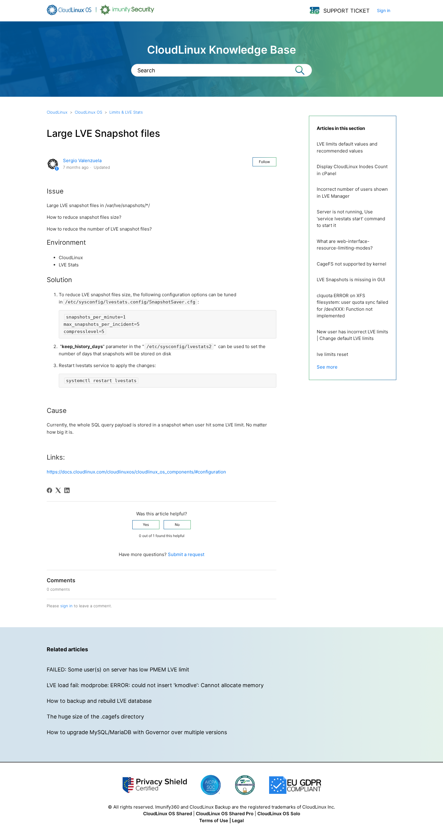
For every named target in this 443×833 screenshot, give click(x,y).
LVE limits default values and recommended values (347, 147)
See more (327, 367)
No (177, 524)
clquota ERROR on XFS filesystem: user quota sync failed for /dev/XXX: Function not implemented (352, 306)
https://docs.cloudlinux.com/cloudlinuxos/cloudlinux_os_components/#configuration (136, 472)
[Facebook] (49, 490)
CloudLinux (57, 112)
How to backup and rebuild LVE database (99, 701)
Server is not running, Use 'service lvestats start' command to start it (351, 218)
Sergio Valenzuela (82, 160)
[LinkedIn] (67, 490)
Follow (264, 161)
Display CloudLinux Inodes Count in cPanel (352, 170)
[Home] (100, 14)
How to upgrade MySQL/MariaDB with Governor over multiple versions (137, 732)
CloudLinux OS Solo (278, 813)
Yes (146, 524)
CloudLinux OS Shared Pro (224, 813)
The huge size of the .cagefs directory (95, 716)
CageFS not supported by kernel (351, 264)
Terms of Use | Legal (221, 820)
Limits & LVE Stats (126, 112)
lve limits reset (332, 354)
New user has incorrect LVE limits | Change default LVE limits (352, 335)
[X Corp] (58, 490)
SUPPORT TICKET (346, 11)
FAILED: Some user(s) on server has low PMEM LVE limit (118, 669)
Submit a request (186, 554)
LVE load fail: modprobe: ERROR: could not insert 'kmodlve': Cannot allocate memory (155, 685)
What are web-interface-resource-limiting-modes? (345, 244)
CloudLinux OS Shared (167, 813)
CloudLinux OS (88, 112)
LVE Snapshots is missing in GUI (351, 279)
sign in (66, 605)
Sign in (383, 10)
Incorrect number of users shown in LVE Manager (352, 192)
